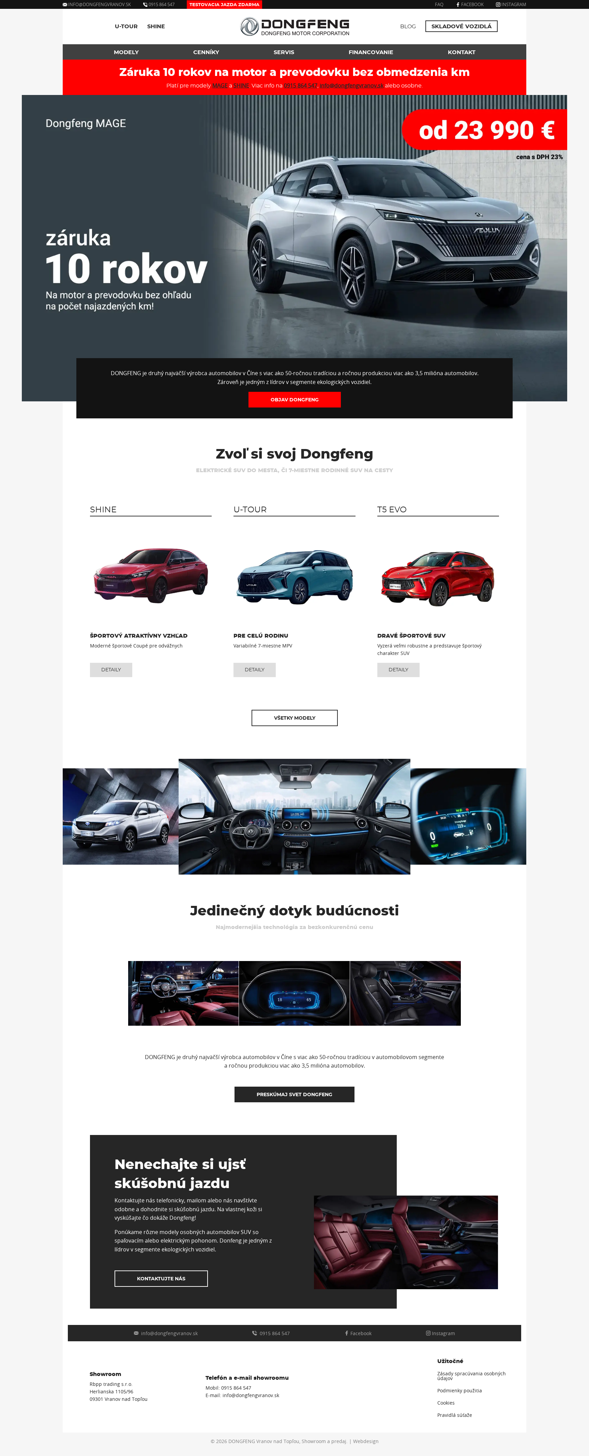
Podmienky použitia (459, 1391)
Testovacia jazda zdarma (224, 5)
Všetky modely (294, 718)
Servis (284, 52)
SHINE (156, 26)
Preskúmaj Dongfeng (294, 1094)
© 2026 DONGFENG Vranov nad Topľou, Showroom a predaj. (279, 1441)
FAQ (439, 4)
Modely (126, 52)
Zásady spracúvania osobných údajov (471, 1376)
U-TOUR (126, 26)
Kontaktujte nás (161, 1278)
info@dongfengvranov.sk (99, 4)
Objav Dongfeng (295, 399)
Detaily (111, 669)
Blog (408, 26)
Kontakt (461, 52)
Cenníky (206, 52)
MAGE (220, 85)
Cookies (446, 1403)
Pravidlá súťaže (454, 1415)
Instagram (513, 4)
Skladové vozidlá (462, 26)
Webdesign (366, 1441)
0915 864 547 (161, 4)
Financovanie (371, 52)
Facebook (472, 4)
